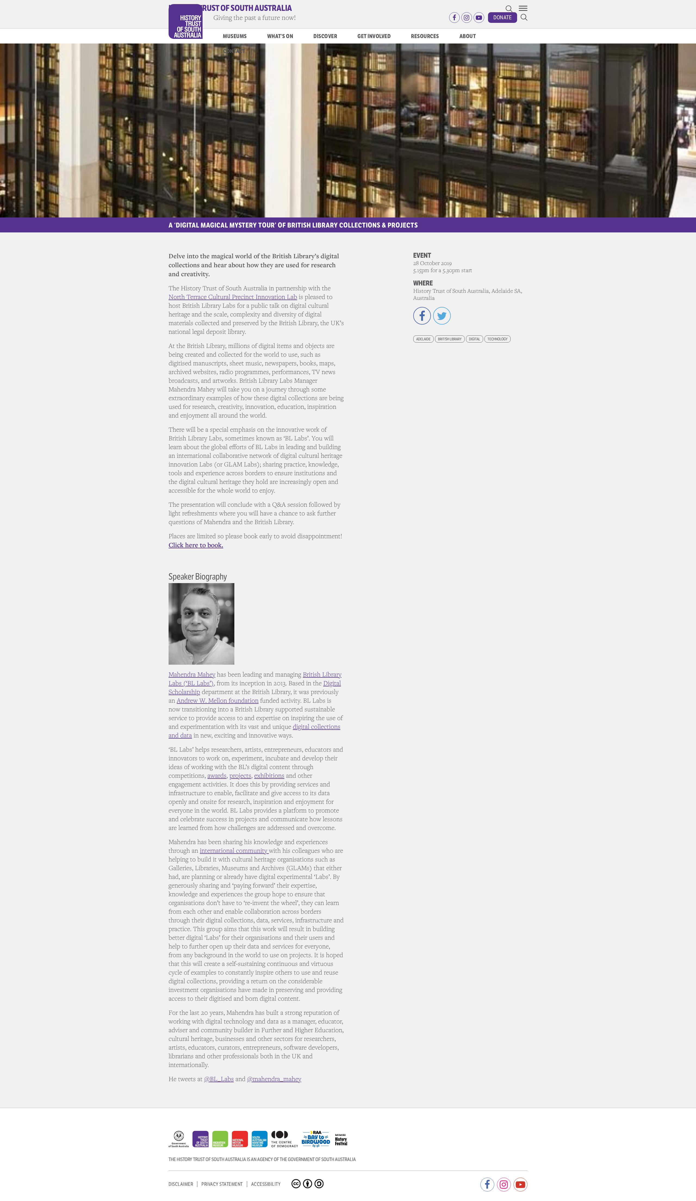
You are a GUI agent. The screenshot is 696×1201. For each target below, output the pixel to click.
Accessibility (266, 1184)
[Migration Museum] (222, 1140)
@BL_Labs (219, 1079)
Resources (425, 36)
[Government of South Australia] (180, 1140)
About (467, 36)
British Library (450, 339)
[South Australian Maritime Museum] (261, 1140)
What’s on (280, 36)
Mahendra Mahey (192, 674)
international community (234, 850)
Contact (234, 51)
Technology (497, 339)
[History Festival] (343, 1137)
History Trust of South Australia (230, 8)
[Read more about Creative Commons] (296, 1179)
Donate (502, 17)
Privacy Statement (222, 1184)
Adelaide (423, 339)
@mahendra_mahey (274, 1079)
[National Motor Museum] (241, 1140)
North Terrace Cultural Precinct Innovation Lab (233, 297)
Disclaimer (181, 1184)
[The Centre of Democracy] (286, 1137)
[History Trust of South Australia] (202, 1140)
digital (474, 339)
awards (216, 775)
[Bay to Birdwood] (318, 1137)
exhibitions (269, 775)
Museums (235, 36)
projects (240, 775)
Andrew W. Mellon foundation (218, 700)
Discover (325, 36)
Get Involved (374, 36)
